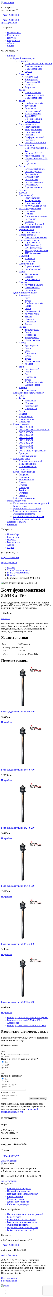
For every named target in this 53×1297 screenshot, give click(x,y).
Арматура (24, 74)
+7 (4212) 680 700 (10, 15)
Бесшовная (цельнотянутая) (33, 109)
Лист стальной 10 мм (35, 142)
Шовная (29, 403)
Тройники (24, 490)
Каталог (11, 55)
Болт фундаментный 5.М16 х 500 (17, 886)
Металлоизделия (21, 458)
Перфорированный (34, 137)
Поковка (23, 282)
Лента (22, 271)
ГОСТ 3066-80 (26, 437)
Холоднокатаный (33, 129)
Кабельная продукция (24, 498)
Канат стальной (21, 424)
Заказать (5, 618)
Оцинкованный (32, 132)
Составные (30, 219)
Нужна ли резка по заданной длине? (19, 1059)
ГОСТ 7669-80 (26, 448)
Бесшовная (30, 400)
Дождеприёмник (27, 464)
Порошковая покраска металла (28, 516)
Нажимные (30, 261)
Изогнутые (30, 211)
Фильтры (23, 493)
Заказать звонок (9, 1160)
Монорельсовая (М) (34, 155)
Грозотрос (24, 453)
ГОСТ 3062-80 (26, 432)
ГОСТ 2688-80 (26, 427)
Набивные (30, 258)
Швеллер (23, 61)
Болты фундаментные (30, 208)
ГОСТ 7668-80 (26, 445)
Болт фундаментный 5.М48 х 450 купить (27, 1017)
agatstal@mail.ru (9, 22)
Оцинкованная (32, 121)
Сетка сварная (32, 177)
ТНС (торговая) (32, 253)
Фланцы (23, 495)
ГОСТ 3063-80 (26, 435)
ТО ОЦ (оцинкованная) (36, 250)
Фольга (28, 324)
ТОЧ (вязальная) (33, 245)
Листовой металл (27, 124)
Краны (22, 482)
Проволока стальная (29, 240)
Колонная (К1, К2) (34, 153)
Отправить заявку (38, 1099)
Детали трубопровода (24, 471)
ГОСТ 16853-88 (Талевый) (32, 450)
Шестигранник (26, 263)
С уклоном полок (33, 66)
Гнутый (28, 71)
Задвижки (24, 477)
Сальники (24, 256)
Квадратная (30, 290)
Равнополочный (33, 92)
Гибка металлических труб (26, 519)
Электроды (24, 469)
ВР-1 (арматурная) (34, 248)
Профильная (31, 408)
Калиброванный (33, 200)
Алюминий (24, 295)
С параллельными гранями (38, 63)
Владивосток (13, 40)
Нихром (23, 387)
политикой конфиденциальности (19, 1110)
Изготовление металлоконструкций (31, 503)
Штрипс (29, 277)
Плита (28, 306)
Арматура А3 (31, 79)
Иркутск (11, 38)
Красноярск (13, 35)
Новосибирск (14, 32)
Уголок (22, 90)
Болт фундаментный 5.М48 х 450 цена (26, 1025)
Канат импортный (28, 456)
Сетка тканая (31, 179)
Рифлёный (30, 140)
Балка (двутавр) (26, 145)
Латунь (22, 342)
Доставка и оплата (16, 521)
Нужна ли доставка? (11, 1075)
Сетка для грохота (34, 182)
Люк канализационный (30, 461)
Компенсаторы (26, 479)
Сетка (22, 166)
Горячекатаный (32, 127)
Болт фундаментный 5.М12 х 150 (17, 944)
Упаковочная (31, 274)
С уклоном (30, 163)
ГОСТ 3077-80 (26, 443)
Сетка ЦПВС (31, 184)
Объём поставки (9, 1045)
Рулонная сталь (26, 229)
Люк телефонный (28, 466)
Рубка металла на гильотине (27, 508)
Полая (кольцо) (32, 287)
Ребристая (30, 87)
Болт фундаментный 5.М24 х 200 (17, 828)
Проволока (30, 321)
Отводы (23, 485)
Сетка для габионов (35, 169)
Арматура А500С (33, 82)
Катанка (23, 190)
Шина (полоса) (32, 311)
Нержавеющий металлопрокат (28, 392)
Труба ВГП (30, 105)
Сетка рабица (31, 174)
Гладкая (29, 84)
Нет (7, 1065)
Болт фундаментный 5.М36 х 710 (17, 1002)
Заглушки (24, 474)
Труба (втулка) (32, 337)
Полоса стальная (27, 234)
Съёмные (29, 221)
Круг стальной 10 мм (35, 206)
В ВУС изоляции (33, 119)
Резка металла (20, 506)
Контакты (12, 524)
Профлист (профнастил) (31, 227)
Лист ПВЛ (30, 134)
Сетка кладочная (33, 171)
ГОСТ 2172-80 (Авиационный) (34, 429)
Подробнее (6, 722)
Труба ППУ (30, 116)
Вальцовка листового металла (28, 511)
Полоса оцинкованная (36, 237)
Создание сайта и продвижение (9, 1279)
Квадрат (23, 192)
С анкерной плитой (34, 224)
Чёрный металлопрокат (25, 58)
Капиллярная (31, 406)
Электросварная (33, 113)
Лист (27, 298)
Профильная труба (34, 103)
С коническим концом (36, 216)
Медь (21, 366)
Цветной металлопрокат (25, 292)
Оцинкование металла (24, 514)
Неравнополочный (34, 95)
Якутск (10, 45)
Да (6, 1062)
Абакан (10, 43)
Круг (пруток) (26, 195)
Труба (22, 100)
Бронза (22, 327)
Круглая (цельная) (34, 285)
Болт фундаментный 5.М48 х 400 (17, 769)
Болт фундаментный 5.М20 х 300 (17, 711)
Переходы (24, 487)
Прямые (29, 213)
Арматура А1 (31, 76)
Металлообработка (16, 500)
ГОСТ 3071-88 (26, 440)
